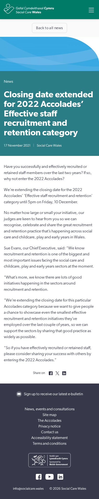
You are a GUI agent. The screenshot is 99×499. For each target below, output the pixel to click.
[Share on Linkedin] (64, 373)
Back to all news (49, 28)
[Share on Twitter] (57, 373)
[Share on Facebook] (51, 373)
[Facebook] (39, 477)
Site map (49, 415)
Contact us (49, 432)
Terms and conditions (49, 443)
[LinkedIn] (60, 477)
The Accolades (49, 420)
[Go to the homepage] (29, 9)
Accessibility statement (49, 438)
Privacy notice (49, 426)
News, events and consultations (49, 409)
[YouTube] (49, 477)
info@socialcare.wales (28, 488)
